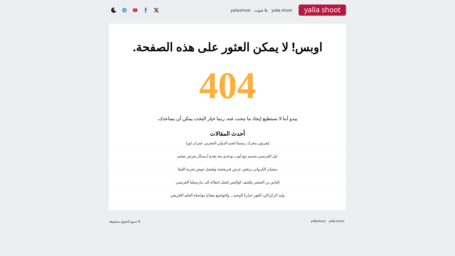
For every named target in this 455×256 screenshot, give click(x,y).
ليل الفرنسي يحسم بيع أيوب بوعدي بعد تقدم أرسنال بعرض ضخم (227, 156)
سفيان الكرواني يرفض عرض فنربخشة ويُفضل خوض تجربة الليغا (227, 169)
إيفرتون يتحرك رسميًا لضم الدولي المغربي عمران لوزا (227, 143)
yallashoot (240, 10)
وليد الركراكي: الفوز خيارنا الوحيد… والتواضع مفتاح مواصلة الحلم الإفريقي (227, 195)
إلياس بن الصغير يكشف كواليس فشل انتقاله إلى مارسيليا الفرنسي (227, 182)
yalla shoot (282, 10)
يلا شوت (261, 10)
